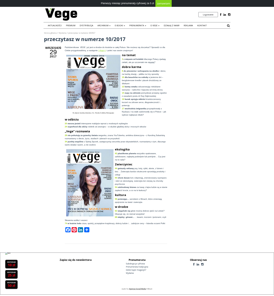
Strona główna (50, 33)
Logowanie (208, 14)
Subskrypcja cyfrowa (135, 263)
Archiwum (103, 25)
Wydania (62, 33)
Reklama (188, 25)
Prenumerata (137, 25)
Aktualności (55, 25)
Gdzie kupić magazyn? (136, 270)
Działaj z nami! (171, 25)
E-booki (119, 25)
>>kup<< (102, 50)
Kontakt (202, 25)
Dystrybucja (86, 25)
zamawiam (163, 3)
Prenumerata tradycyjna (137, 266)
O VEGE (154, 25)
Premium (70, 25)
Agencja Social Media (137, 289)
